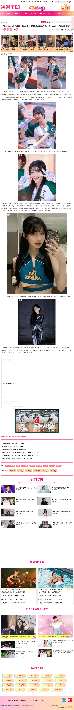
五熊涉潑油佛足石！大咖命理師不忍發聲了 (14, 603)
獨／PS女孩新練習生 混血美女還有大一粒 (14, 599)
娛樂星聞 (3, 22)
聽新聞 (43, 22)
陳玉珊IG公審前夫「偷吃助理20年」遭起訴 (50, 589)
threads (51, 2)
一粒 (16, 91)
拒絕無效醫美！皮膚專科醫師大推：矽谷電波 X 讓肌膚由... (18, 455)
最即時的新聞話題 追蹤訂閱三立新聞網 (13, 446)
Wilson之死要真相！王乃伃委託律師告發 (13, 595)
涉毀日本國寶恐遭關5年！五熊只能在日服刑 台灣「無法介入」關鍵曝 (63, 651)
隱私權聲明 (15, 700)
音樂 (54, 13)
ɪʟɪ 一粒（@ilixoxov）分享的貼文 (21, 406)
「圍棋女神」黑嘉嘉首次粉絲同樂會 (17, 436)
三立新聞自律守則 (25, 700)
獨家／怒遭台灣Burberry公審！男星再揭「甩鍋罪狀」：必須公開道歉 (46, 48)
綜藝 (35, 13)
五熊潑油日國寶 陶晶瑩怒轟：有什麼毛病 (51, 599)
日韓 (45, 13)
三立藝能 (30, 2)
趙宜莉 (69, 97)
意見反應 (42, 700)
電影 (49, 13)
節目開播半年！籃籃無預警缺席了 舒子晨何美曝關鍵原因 (55, 636)
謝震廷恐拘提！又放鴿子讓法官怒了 (11, 589)
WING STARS (20, 97)
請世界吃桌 (9, 13)
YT (47, 2)
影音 (64, 13)
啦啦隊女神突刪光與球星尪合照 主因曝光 (51, 595)
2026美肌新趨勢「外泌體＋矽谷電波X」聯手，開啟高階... (17, 459)
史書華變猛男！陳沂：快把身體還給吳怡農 (51, 592)
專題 (59, 13)
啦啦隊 (12, 91)
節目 (68, 13)
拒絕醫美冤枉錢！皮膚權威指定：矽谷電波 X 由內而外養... (18, 452)
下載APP (12, 470)
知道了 (70, 707)
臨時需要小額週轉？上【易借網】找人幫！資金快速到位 (25, 652)
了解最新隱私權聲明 (61, 707)
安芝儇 (49, 97)
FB (44, 2)
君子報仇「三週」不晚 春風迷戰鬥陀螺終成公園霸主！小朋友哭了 (64, 48)
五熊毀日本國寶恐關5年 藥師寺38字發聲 (50, 603)
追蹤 (36, 470)
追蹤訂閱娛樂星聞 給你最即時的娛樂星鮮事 (14, 449)
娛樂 (7, 22)
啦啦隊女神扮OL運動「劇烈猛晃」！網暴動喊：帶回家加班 (27, 48)
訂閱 (19, 470)
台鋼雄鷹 (7, 91)
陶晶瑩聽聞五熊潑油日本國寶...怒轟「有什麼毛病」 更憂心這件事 (18, 637)
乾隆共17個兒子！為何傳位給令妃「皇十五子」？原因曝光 (9, 48)
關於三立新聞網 (6, 700)
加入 (28, 470)
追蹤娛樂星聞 (38, 2)
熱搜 (26, 13)
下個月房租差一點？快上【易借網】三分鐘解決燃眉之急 (25, 642)
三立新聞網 (23, 2)
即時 (16, 13)
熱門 (21, 13)
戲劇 (40, 13)
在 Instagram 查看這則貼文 (9, 383)
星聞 (30, 13)
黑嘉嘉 (55, 91)
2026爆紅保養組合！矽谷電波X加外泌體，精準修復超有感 (63, 641)
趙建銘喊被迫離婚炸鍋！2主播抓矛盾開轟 (13, 443)
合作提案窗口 (35, 700)
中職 (2, 94)
